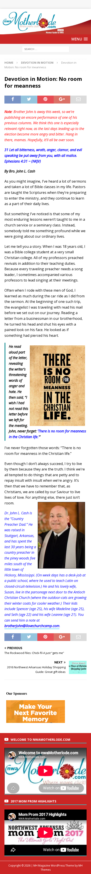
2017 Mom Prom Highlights (33, 801)
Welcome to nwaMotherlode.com (40, 739)
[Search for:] (45, 49)
